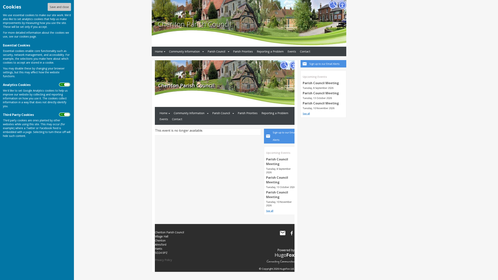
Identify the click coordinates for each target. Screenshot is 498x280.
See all (306, 113)
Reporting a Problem (270, 51)
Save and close (59, 7)
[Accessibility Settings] (342, 5)
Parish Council (216, 51)
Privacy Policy (163, 260)
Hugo (285, 255)
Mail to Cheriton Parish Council (283, 233)
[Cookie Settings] (333, 5)
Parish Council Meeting (321, 83)
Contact (305, 51)
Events (292, 51)
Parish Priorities (243, 51)
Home (159, 51)
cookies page (27, 36)
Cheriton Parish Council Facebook (292, 233)
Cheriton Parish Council (194, 24)
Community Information (184, 51)
